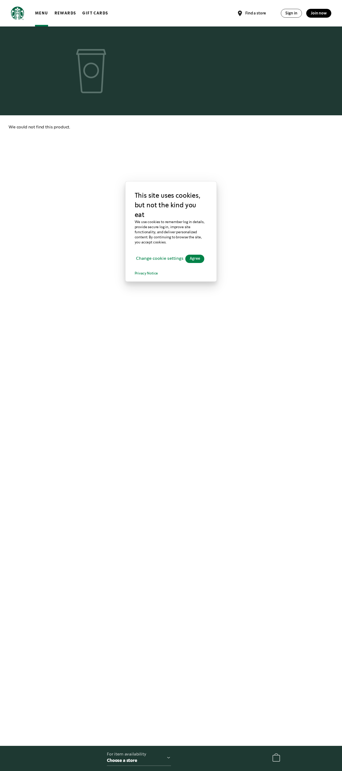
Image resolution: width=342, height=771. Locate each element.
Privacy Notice (146, 273)
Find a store (255, 12)
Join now (319, 13)
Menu (41, 13)
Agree (195, 258)
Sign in (291, 13)
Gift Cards (95, 13)
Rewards (65, 13)
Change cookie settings (160, 259)
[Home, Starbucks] (17, 14)
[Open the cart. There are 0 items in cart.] (276, 758)
